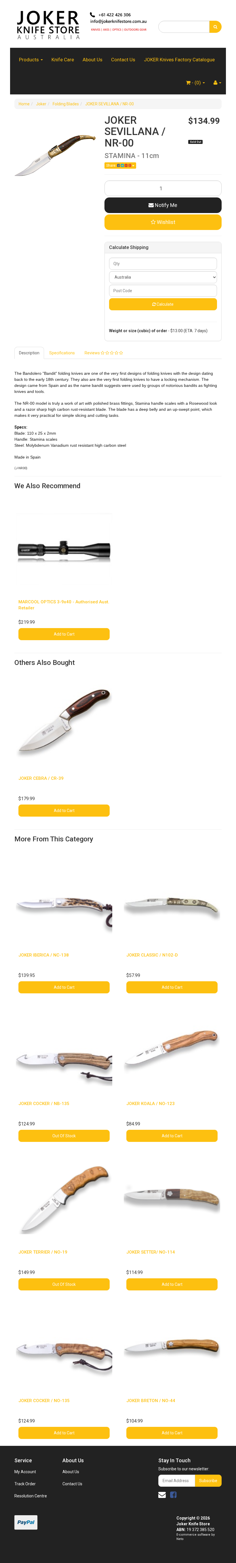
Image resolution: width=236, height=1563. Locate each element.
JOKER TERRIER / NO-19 (42, 1252)
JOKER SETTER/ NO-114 (150, 1252)
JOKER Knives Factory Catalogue (179, 59)
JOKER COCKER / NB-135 (43, 1103)
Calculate (165, 304)
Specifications (62, 353)
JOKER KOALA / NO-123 (150, 1103)
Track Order (25, 1484)
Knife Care (63, 59)
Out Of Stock (64, 1136)
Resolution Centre (30, 1496)
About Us (92, 59)
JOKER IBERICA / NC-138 (43, 955)
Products (29, 59)
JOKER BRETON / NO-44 (150, 1400)
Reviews (93, 353)
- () (196, 82)
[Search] (215, 27)
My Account (25, 1471)
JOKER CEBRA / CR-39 (41, 778)
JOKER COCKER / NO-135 (44, 1400)
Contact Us (123, 59)
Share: (111, 165)
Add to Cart (64, 634)
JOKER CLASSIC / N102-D (152, 955)
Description (29, 353)
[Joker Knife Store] (82, 23)
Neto (180, 1539)
